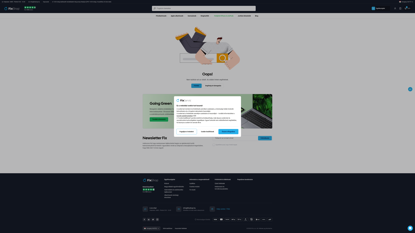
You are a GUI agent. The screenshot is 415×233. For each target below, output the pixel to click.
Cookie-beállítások (207, 131)
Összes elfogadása (228, 131)
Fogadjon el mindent (187, 131)
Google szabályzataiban (185, 116)
